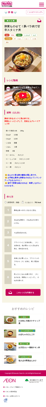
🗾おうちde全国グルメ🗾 (27, 331)
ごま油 (34, 39)
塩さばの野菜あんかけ (27, 361)
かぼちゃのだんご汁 (27, 334)
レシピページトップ (36, 12)
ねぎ (34, 35)
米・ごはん (17, 39)
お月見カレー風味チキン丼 (29, 347)
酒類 (7, 42)
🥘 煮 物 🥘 (24, 317)
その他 (8, 39)
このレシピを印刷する (25, 293)
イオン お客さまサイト (12, 396)
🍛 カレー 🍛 (24, 344)
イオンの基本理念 (11, 391)
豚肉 (12, 35)
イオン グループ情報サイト (14, 387)
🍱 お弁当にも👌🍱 (25, 357)
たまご (26, 39)
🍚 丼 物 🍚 (11, 21)
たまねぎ (27, 35)
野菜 (19, 35)
